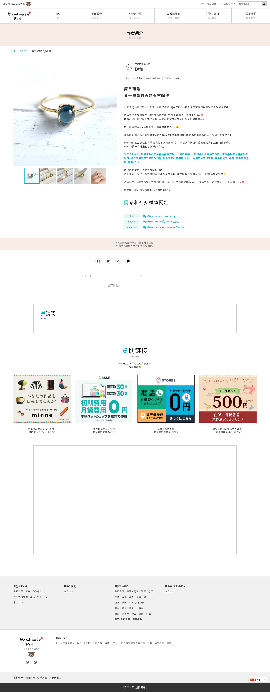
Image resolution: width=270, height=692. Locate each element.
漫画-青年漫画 (122, 619)
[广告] (134, 500)
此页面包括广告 (227, 4)
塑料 (39, 596)
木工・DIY (18, 602)
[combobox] (250, 3)
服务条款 (30, 677)
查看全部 (18, 591)
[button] (258, 679)
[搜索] (264, 4)
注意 (202, 4)
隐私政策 (18, 677)
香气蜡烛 (37, 591)
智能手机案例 (20, 596)
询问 (169, 643)
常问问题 (212, 4)
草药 (32, 596)
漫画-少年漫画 (137, 602)
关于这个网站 (67, 643)
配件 (27, 591)
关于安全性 (55, 677)
